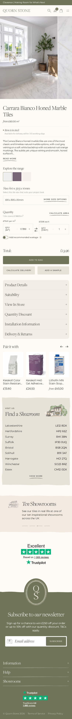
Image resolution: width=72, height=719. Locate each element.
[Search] (49, 10)
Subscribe (56, 641)
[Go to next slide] (67, 346)
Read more (9, 159)
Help (6, 672)
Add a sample (53, 270)
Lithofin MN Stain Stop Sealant (56, 382)
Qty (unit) (44, 229)
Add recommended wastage (23, 237)
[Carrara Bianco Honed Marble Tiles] (7, 176)
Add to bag (36, 260)
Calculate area (59, 213)
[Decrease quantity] (17, 229)
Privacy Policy (55, 713)
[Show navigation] (68, 11)
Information (12, 663)
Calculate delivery (19, 270)
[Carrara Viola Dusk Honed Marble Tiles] (17, 176)
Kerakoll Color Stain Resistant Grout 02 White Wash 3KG (12, 382)
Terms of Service (36, 713)
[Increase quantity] (29, 229)
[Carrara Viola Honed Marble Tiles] (26, 176)
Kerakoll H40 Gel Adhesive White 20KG (34, 382)
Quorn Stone (12, 713)
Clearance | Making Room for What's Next (24, 2)
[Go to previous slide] (61, 346)
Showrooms (12, 681)
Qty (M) (7, 229)
